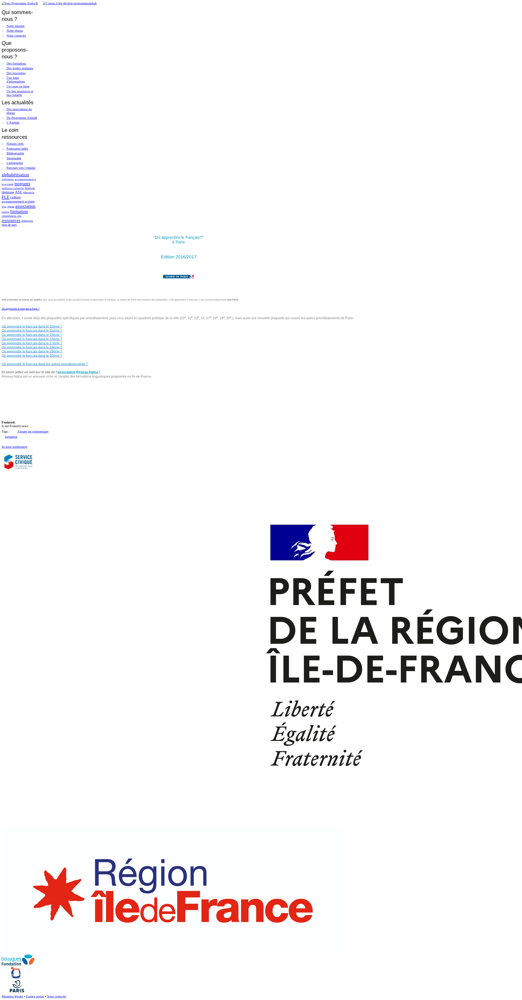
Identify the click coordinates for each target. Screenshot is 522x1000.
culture (15, 197)
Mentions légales (12, 996)
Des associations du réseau (19, 111)
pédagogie (27, 220)
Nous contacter (16, 35)
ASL (18, 192)
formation (19, 211)
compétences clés (11, 216)
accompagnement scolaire (18, 201)
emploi (5, 212)
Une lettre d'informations (16, 79)
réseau (10, 206)
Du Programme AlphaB (22, 118)
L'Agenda (13, 122)
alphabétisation (15, 174)
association (25, 206)
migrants (22, 183)
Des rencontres (16, 73)
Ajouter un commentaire (33, 431)
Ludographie (15, 163)
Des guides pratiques (20, 68)
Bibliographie (15, 153)
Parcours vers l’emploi (21, 168)
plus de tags (9, 225)
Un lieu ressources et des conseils (20, 93)
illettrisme (8, 192)
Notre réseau (15, 30)
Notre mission (15, 26)
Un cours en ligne (18, 86)
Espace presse (35, 996)
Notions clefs (15, 144)
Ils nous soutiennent (14, 447)
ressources (11, 220)
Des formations (16, 63)
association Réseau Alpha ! (79, 372)
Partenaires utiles (17, 148)
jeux (4, 206)
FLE (5, 197)
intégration (8, 179)
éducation (28, 192)
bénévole (30, 188)
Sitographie (14, 158)
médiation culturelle (13, 188)
